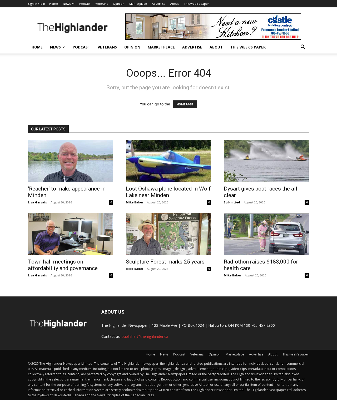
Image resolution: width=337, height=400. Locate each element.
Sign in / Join (36, 4)
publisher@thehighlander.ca (145, 336)
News (67, 4)
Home (53, 4)
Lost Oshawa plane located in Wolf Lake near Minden (168, 192)
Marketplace (138, 4)
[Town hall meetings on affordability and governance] (70, 234)
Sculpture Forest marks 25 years (165, 261)
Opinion (118, 4)
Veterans (101, 4)
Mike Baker (134, 202)
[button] (302, 47)
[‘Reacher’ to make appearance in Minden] (70, 161)
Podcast (84, 4)
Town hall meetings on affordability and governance (63, 264)
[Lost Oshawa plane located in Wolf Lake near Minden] (168, 161)
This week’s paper (196, 4)
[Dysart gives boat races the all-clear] (266, 161)
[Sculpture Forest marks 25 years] (168, 234)
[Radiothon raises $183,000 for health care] (266, 234)
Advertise (158, 4)
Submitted (232, 202)
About (174, 4)
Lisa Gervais (37, 202)
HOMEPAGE (185, 104)
